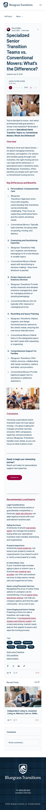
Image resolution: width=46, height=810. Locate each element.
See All (36, 682)
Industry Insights (12, 659)
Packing (11, 647)
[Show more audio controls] (35, 87)
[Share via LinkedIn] (19, 666)
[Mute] (30, 87)
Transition (27, 642)
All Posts (8, 17)
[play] (10, 87)
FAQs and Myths (12, 655)
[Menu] (40, 5)
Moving (17, 642)
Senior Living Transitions (15, 652)
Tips (9, 642)
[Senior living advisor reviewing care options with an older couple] (23, 696)
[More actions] (38, 29)
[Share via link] (24, 666)
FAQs (31, 647)
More (18, 17)
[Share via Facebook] (8, 666)
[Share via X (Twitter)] (13, 666)
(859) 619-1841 (24, 790)
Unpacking (21, 647)
